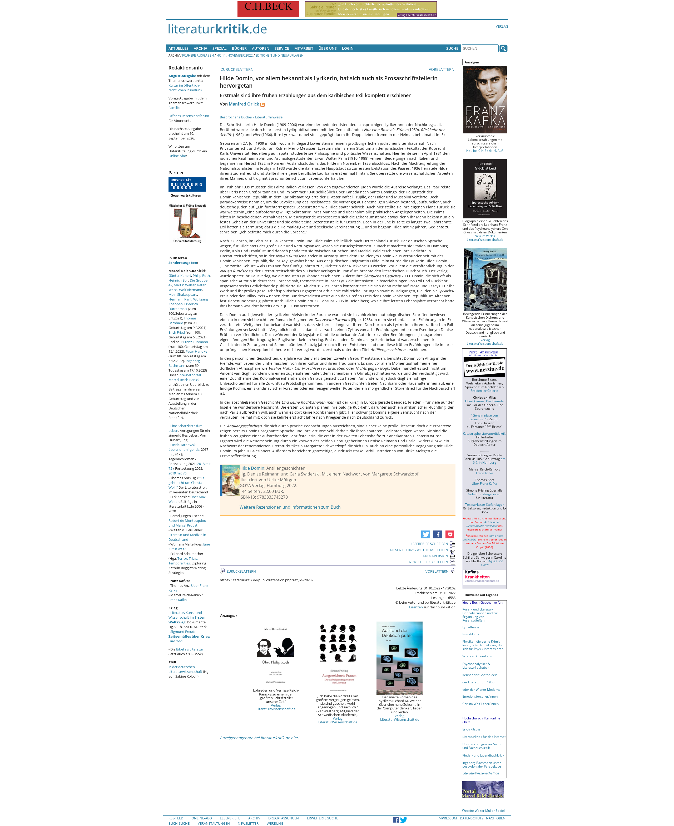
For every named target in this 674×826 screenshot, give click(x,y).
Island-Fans (470, 634)
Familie (174, 107)
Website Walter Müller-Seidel (483, 810)
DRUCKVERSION (435, 555)
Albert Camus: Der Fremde (484, 401)
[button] (425, 534)
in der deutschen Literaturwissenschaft (185, 669)
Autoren (260, 48)
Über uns (328, 48)
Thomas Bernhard (182, 320)
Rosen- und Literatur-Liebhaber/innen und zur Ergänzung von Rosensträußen (480, 614)
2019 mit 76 (177, 473)
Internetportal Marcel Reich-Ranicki (184, 377)
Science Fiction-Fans (477, 656)
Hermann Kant (180, 299)
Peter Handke (196, 351)
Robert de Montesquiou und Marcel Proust (187, 523)
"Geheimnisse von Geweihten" (483, 417)
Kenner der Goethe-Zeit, (480, 675)
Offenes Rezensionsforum (188, 115)
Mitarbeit (303, 48)
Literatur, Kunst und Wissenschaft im (187, 617)
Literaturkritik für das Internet (484, 736)
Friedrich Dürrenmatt (183, 306)
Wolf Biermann (190, 289)
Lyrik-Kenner (471, 627)
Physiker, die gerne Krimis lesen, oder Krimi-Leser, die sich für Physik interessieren (482, 645)
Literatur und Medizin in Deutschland (187, 537)
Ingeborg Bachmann (184, 363)
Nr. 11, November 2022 (234, 55)
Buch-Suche (179, 823)
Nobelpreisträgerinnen (484, 494)
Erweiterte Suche (322, 818)
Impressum (447, 818)
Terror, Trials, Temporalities (183, 560)
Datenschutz (471, 818)
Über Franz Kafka (484, 483)
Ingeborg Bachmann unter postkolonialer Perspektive (481, 764)
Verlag (502, 26)
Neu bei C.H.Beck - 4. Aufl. (485, 150)
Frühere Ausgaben (198, 55)
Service (282, 48)
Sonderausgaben (182, 262)
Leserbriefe (230, 818)
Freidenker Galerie (484, 390)
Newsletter (248, 823)
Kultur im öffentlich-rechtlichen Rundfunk (185, 87)
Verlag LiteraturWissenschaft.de (275, 707)
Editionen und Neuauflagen (279, 55)
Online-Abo (177, 155)
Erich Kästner (472, 729)
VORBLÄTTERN (442, 69)
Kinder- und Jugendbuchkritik (483, 755)
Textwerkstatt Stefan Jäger (484, 504)
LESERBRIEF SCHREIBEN (429, 543)
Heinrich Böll (178, 280)
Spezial (219, 48)
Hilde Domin (252, 468)
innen (494, 704)
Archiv (200, 48)
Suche (452, 48)
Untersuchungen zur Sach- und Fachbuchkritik (481, 746)
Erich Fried (176, 332)
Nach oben (496, 818)
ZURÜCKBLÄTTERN (237, 69)
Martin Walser (185, 285)
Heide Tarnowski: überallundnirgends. (184, 447)
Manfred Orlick (244, 104)
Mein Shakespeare (182, 294)
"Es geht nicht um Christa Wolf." (186, 482)
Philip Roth (201, 275)
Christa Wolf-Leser (475, 704)
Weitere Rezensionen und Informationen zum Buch (290, 507)
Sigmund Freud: (189, 636)
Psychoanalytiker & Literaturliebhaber (476, 665)
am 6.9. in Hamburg (489, 460)
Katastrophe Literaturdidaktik (484, 433)
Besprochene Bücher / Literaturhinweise (251, 117)
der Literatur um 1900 (478, 682)
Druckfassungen (283, 818)
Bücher (239, 48)
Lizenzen (416, 607)
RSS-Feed (175, 818)
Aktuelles (178, 48)
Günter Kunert (179, 275)
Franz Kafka (177, 599)
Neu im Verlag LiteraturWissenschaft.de (485, 238)
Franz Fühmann (195, 341)
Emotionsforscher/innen (480, 696)
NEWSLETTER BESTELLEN (428, 561)
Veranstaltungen (214, 823)
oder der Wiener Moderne (481, 689)
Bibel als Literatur (189, 649)
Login (348, 48)
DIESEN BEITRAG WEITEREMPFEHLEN (419, 549)
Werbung (275, 823)
